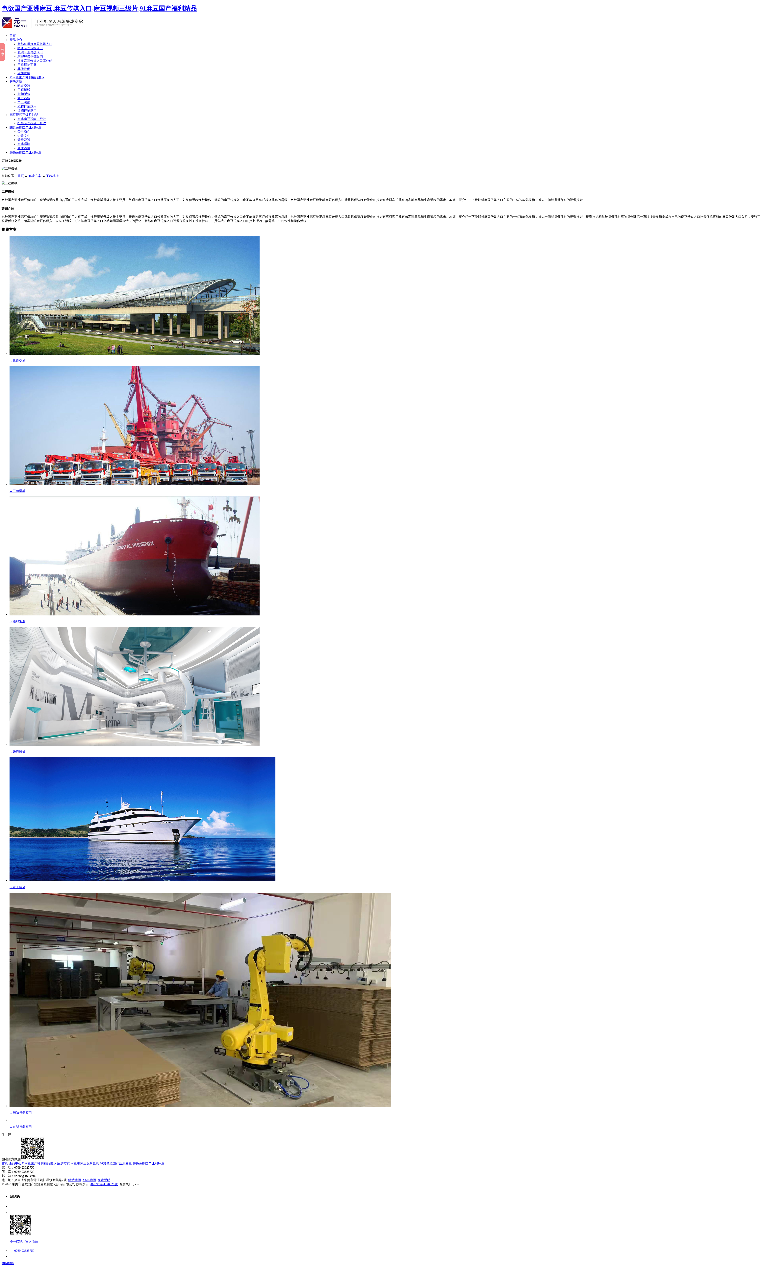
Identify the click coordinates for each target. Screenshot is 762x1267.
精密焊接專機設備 (30, 56)
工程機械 (23, 89)
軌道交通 (23, 85)
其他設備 (23, 69)
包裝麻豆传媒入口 (30, 52)
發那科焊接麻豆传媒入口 (34, 44)
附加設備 (23, 73)
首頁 (13, 35)
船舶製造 (23, 94)
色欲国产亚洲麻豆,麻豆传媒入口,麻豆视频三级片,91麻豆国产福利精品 (99, 8)
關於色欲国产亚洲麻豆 (25, 127)
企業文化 (23, 135)
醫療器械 (23, 98)
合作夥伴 (23, 148)
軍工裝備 (23, 102)
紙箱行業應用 (27, 106)
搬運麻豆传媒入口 (30, 48)
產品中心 (16, 39)
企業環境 (23, 144)
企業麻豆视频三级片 (31, 119)
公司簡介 (23, 131)
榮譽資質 (23, 139)
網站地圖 (74, 1180)
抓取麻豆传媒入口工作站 (34, 60)
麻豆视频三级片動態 (24, 114)
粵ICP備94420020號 (104, 1184)
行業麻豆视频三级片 (31, 123)
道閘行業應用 (27, 110)
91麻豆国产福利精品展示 (27, 77)
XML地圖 (89, 1180)
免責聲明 (104, 1180)
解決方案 (16, 81)
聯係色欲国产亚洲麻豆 (25, 152)
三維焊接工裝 (27, 64)
